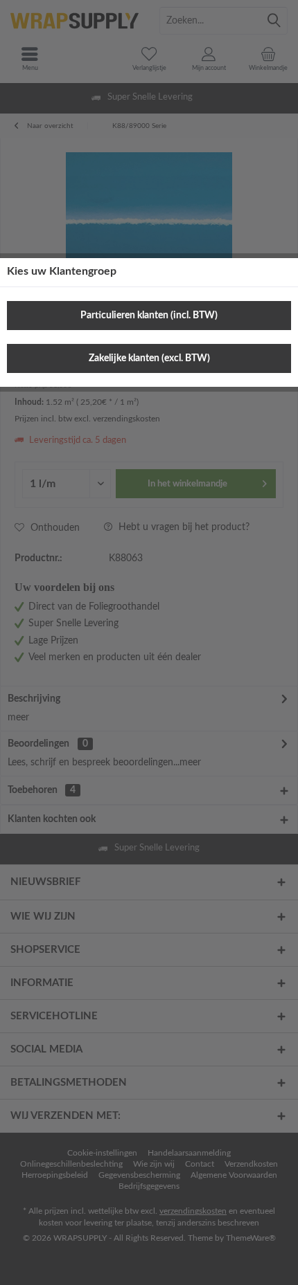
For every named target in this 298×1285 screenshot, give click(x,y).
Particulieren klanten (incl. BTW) (149, 315)
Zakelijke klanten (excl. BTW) (149, 358)
